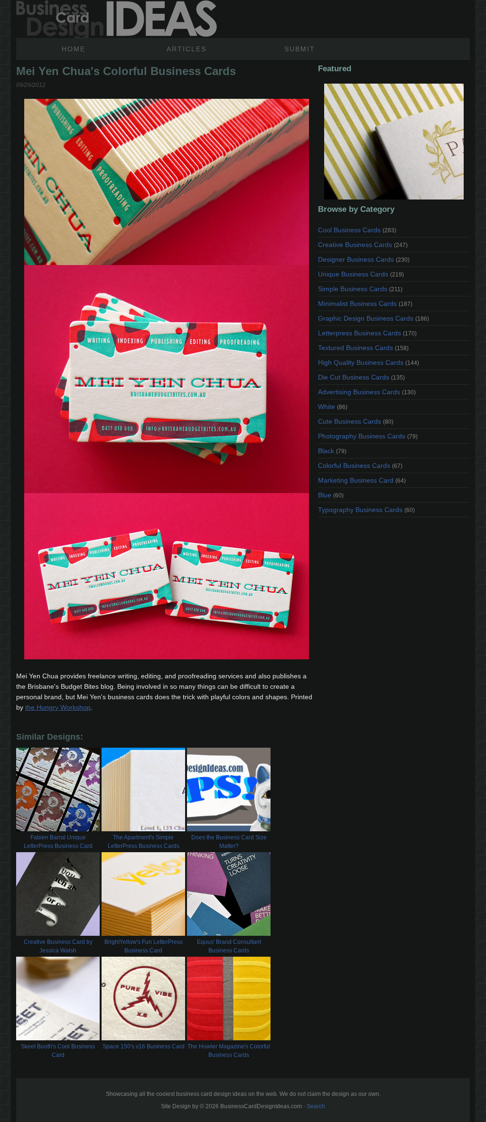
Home (73, 49)
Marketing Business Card (362, 480)
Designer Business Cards (364, 259)
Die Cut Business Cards (361, 377)
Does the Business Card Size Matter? (229, 841)
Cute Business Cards (355, 421)
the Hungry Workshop (58, 707)
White (332, 406)
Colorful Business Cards (360, 465)
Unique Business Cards (361, 274)
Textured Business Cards (363, 348)
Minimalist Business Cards (365, 303)
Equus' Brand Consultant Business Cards (229, 946)
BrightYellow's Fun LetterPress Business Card (143, 946)
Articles (186, 49)
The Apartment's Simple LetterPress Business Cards (143, 841)
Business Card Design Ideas (116, 19)
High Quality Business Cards (368, 362)
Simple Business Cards (360, 289)
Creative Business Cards (363, 244)
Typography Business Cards (366, 509)
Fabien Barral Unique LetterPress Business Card (58, 841)
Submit (299, 49)
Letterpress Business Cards (367, 333)
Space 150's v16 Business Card (144, 1046)
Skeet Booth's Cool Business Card (58, 1050)
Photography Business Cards (368, 436)
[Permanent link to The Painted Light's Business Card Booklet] (394, 141)
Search (316, 1106)
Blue (331, 495)
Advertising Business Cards (367, 392)
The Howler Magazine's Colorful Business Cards (228, 1050)
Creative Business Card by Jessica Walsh (58, 946)
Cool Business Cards (357, 230)
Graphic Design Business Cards (373, 318)
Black (332, 451)
